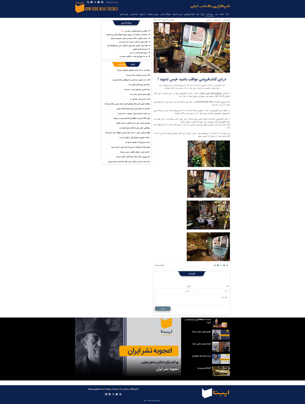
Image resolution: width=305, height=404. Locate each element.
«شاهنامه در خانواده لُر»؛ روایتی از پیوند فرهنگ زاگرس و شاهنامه (127, 34)
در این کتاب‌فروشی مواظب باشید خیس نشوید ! (192, 79)
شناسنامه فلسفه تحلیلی (140, 49)
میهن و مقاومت (153, 14)
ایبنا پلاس (134, 14)
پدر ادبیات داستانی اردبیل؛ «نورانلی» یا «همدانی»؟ (134, 113)
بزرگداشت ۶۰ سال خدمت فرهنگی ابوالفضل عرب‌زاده (133, 70)
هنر (216, 14)
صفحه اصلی (226, 20)
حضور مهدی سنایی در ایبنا (201, 331)
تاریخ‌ (203, 14)
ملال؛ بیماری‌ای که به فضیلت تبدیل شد (137, 142)
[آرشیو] (105, 394)
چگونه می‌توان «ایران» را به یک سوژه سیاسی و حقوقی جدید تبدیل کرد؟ (127, 132)
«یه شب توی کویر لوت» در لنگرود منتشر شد (134, 56)
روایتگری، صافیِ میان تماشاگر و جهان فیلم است (134, 128)
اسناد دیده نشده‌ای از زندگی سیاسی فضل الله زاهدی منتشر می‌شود (129, 161)
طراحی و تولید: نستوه (150, 400)
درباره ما (115, 389)
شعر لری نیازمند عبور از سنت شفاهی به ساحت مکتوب (133, 123)
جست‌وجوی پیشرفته (95, 389)
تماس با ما (123, 389)
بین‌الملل (210, 14)
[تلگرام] (116, 394)
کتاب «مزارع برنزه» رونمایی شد (140, 99)
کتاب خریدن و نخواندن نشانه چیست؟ (138, 75)
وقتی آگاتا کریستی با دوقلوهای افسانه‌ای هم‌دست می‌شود (131, 118)
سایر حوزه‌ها (217, 20)
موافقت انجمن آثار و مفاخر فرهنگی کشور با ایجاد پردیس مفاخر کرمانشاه (127, 104)
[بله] (109, 394)
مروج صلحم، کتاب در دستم (139, 52)
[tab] (132, 64)
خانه (227, 14)
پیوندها (107, 389)
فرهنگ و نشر (165, 14)
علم (197, 14)
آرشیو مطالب (133, 389)
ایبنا (210, 6)
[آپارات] (120, 394)
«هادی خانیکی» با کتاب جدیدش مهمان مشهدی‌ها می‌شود (129, 38)
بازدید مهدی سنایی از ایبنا (201, 343)
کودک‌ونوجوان (189, 14)
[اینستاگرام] (113, 394)
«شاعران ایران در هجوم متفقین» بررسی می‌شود (135, 152)
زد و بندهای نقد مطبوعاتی (201, 355)
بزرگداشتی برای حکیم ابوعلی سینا (139, 84)
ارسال (163, 308)
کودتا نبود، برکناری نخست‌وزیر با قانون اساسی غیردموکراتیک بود (127, 45)
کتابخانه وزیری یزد (204, 368)
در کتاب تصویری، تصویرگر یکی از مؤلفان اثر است (134, 137)
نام (228, 286)
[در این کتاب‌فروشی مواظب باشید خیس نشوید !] (192, 47)
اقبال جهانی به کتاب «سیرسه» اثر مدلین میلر (133, 42)
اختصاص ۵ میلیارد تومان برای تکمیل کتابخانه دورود (133, 108)
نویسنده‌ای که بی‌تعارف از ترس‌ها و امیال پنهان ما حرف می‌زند (130, 147)
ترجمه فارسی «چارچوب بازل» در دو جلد (137, 89)
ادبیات (221, 14)
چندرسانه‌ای (124, 14)
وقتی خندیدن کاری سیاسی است (140, 94)
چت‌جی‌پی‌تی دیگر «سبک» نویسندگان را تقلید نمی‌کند (133, 156)
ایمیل (189, 286)
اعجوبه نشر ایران (167, 369)
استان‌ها (142, 14)
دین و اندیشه (177, 14)
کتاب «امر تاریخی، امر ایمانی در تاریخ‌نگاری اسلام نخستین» (131, 80)
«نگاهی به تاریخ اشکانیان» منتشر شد (136, 31)
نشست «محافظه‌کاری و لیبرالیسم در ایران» (198, 321)
